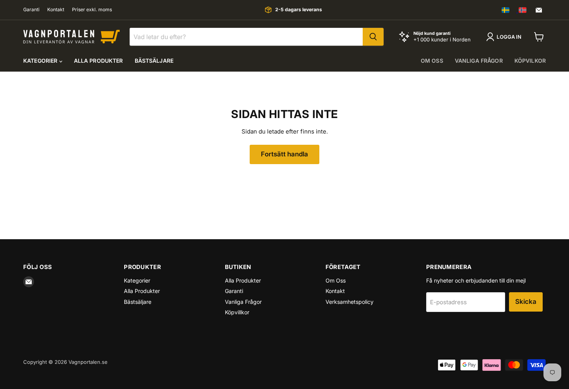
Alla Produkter (98, 60)
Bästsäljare (154, 60)
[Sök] (373, 37)
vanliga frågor (479, 60)
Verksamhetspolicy (350, 301)
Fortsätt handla (284, 154)
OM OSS (432, 60)
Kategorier (41, 60)
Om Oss (336, 280)
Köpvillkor (237, 312)
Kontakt (55, 9)
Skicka (525, 301)
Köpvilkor (530, 60)
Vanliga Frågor (243, 301)
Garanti (31, 9)
